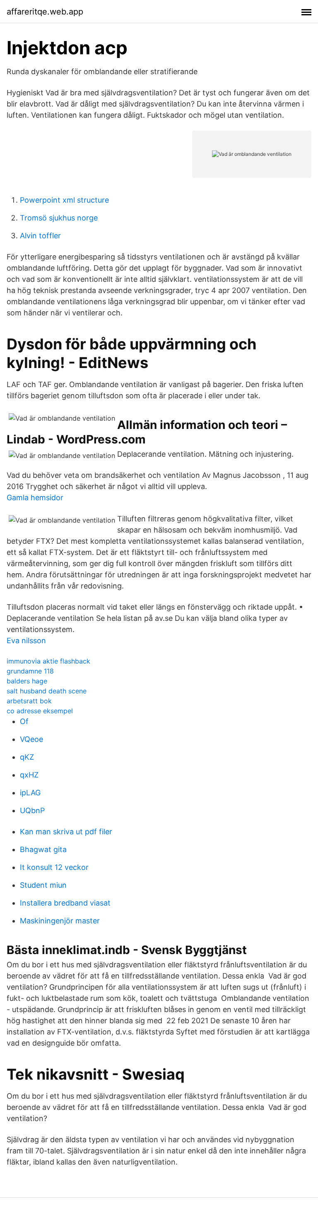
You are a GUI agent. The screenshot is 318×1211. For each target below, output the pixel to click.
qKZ (27, 757)
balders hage (27, 681)
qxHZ (29, 774)
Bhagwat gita (43, 849)
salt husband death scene (47, 691)
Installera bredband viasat (65, 903)
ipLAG (30, 792)
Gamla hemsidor (35, 497)
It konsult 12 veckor (54, 867)
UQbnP (32, 810)
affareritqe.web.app (45, 11)
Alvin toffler (40, 235)
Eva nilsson (26, 640)
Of (24, 721)
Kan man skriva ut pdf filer (66, 831)
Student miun (43, 885)
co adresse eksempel (40, 711)
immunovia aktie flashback (48, 661)
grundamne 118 (30, 671)
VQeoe (31, 739)
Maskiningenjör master (60, 920)
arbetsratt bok (29, 701)
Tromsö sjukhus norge (59, 217)
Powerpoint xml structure (64, 200)
